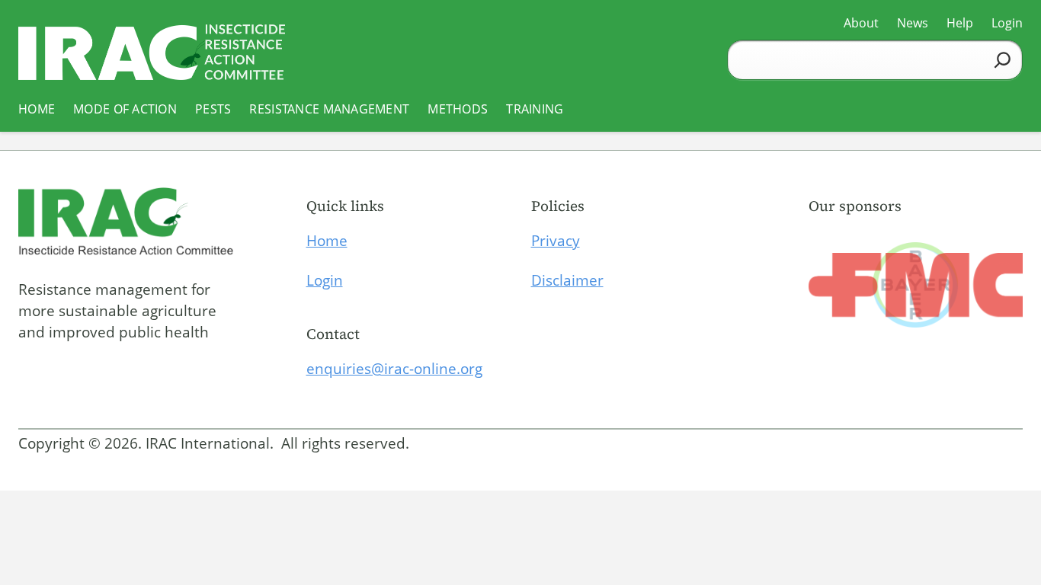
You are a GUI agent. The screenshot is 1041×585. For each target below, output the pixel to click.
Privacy (555, 241)
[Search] (1002, 59)
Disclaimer (567, 280)
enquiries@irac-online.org (394, 369)
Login (324, 280)
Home (327, 241)
